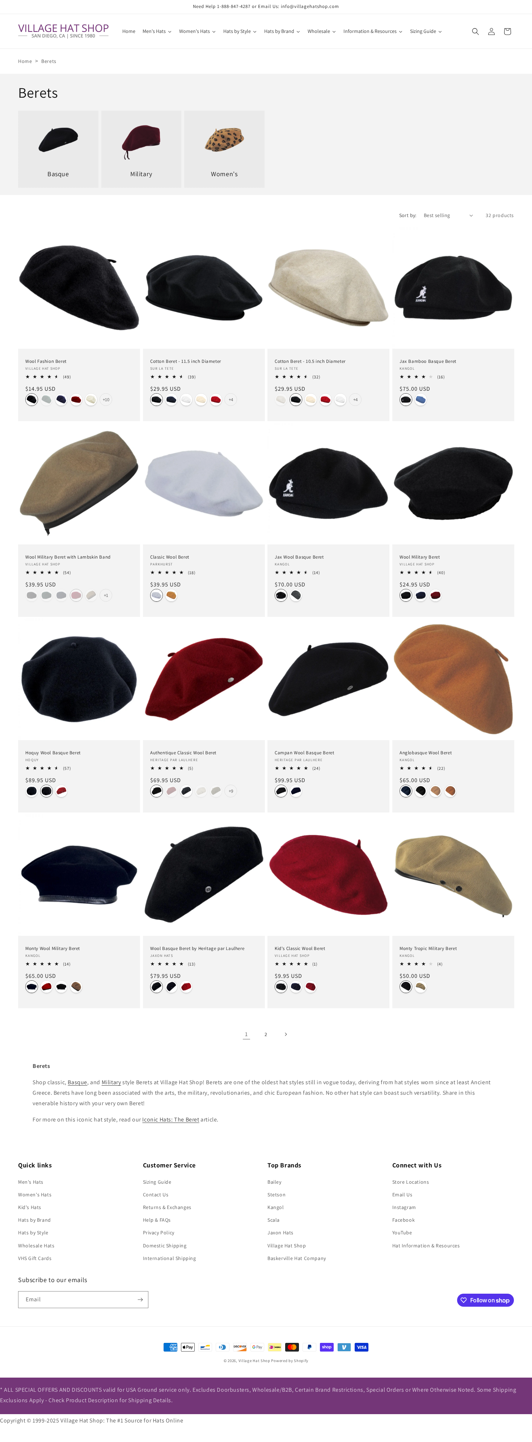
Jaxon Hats (280, 1232)
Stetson (276, 1194)
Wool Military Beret (420, 557)
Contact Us (156, 1194)
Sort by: (408, 215)
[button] (476, 31)
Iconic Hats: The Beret (170, 1119)
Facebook (403, 1220)
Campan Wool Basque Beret (304, 752)
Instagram (404, 1207)
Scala (273, 1220)
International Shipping (169, 1258)
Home (25, 61)
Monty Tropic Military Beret (428, 948)
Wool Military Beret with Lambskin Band (68, 557)
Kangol (275, 1207)
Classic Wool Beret (169, 557)
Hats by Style (33, 1232)
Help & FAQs (157, 1220)
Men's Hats (30, 1182)
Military (111, 1082)
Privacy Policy (158, 1232)
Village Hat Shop (286, 1245)
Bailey (274, 1182)
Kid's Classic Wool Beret (300, 948)
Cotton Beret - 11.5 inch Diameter (185, 361)
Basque (77, 1082)
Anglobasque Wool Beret (426, 752)
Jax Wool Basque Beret (299, 557)
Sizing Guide (157, 1182)
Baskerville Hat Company (296, 1258)
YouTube (402, 1232)
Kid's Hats (29, 1207)
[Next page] (286, 1034)
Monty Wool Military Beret (52, 948)
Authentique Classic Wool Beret (183, 752)
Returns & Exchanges (167, 1207)
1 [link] (246, 1034)
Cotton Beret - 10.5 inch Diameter (310, 361)
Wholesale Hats (36, 1245)
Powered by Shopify (289, 1360)
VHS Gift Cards (34, 1258)
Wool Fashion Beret (46, 361)
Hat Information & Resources (426, 1245)
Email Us (402, 1194)
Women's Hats (34, 1194)
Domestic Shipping (165, 1245)
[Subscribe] (140, 1299)
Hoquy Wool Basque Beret (53, 752)
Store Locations (410, 1182)
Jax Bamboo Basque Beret (428, 361)
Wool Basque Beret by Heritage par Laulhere (197, 948)
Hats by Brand (34, 1220)
